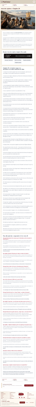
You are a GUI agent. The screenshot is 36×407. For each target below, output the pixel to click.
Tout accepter (22, 402)
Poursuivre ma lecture (29, 385)
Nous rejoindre (21, 394)
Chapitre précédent (27, 60)
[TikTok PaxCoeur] (19, 397)
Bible (10, 393)
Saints (2, 398)
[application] (23, 56)
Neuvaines (2, 397)
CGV (27, 397)
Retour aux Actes (18, 60)
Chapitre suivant (18, 62)
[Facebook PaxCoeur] (24, 397)
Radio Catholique (3, 393)
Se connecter (20, 395)
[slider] (29, 56)
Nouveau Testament (9, 60)
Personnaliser (32, 402)
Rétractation (28, 398)
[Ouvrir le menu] (34, 2)
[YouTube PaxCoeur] (22, 397)
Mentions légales (29, 393)
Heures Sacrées (11, 398)
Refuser (27, 402)
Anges (10, 397)
